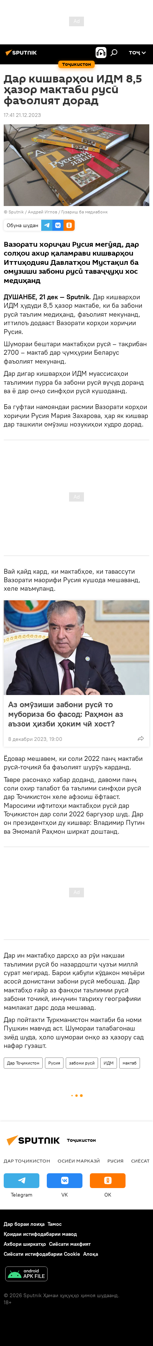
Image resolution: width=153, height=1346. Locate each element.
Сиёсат (140, 1160)
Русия (54, 1063)
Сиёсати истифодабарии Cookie (42, 1254)
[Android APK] (26, 1274)
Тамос (55, 1224)
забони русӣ (82, 1063)
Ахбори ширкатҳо (25, 1244)
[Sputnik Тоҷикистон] (22, 55)
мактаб (130, 1063)
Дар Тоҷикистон (23, 1063)
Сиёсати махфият (70, 1244)
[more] (140, 738)
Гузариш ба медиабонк (84, 212)
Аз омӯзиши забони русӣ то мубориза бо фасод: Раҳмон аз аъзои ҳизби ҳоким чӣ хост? (65, 713)
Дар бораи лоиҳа (24, 1224)
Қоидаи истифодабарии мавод (40, 1234)
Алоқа (90, 1254)
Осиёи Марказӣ (79, 1160)
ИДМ (109, 1063)
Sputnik (17, 212)
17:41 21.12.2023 (22, 115)
